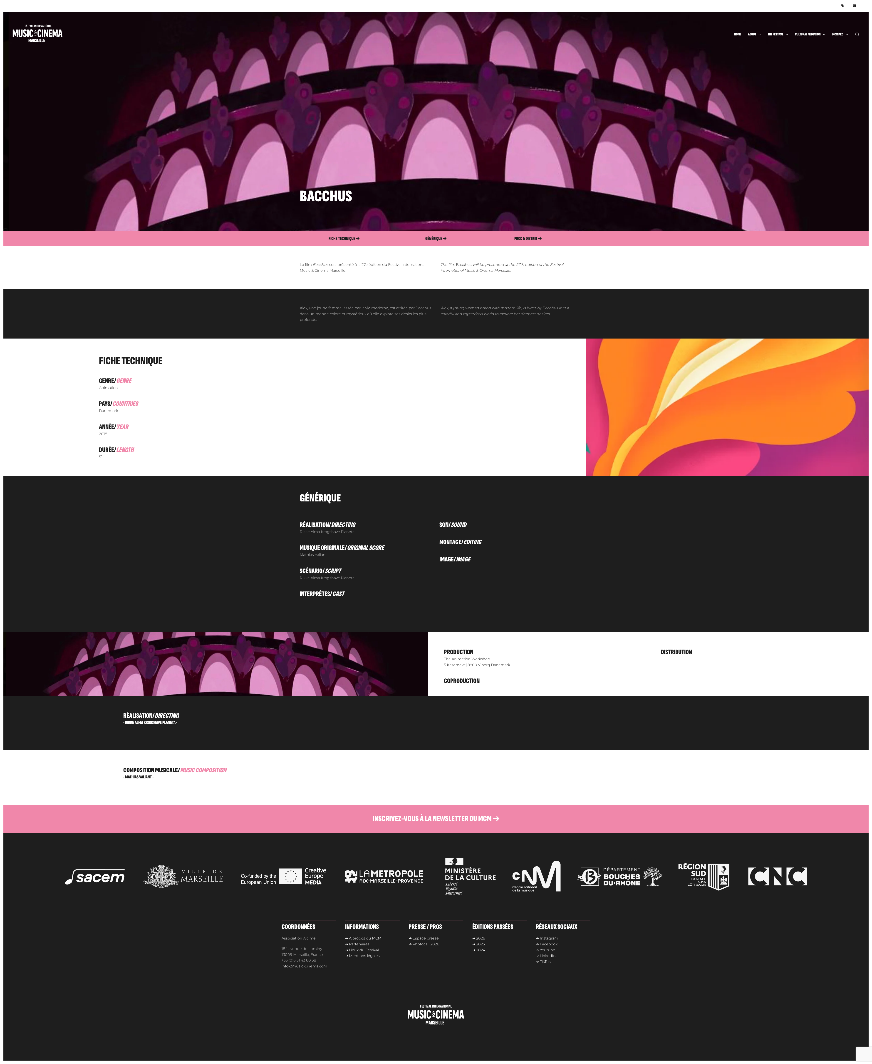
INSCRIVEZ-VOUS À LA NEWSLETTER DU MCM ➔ (436, 819)
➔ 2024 (478, 950)
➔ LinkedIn (546, 956)
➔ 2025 (478, 944)
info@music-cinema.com (304, 966)
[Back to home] (46, 34)
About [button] (752, 34)
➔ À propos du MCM (363, 938)
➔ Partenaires (357, 944)
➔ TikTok (543, 961)
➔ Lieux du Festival (362, 950)
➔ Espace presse (424, 938)
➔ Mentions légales (362, 956)
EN (854, 6)
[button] (857, 34)
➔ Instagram (547, 938)
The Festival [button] (775, 34)
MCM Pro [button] (837, 34)
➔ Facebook (546, 944)
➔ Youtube (545, 950)
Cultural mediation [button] (808, 34)
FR (842, 6)
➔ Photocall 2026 (424, 944)
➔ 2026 (478, 938)
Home (737, 34)
